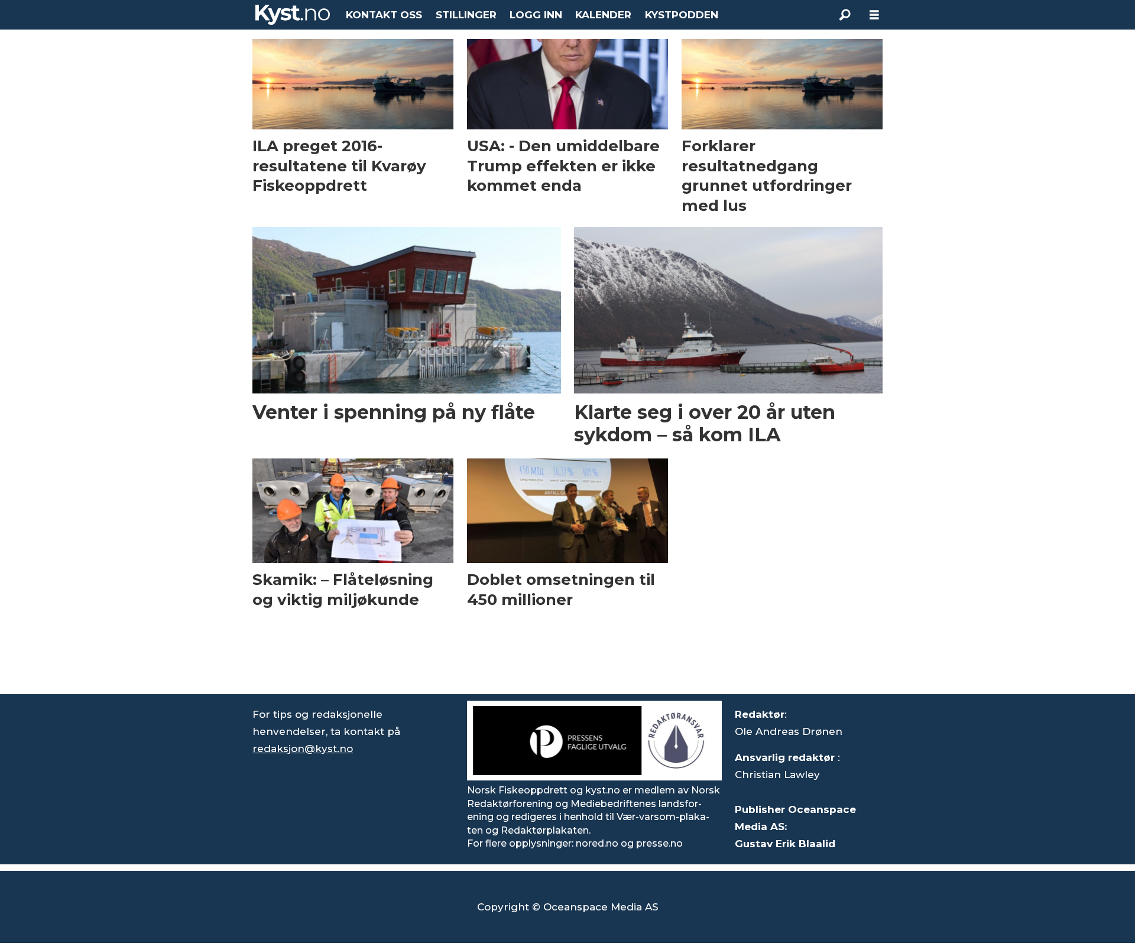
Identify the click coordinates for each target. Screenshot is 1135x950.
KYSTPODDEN (681, 15)
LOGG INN (536, 15)
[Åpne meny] (874, 15)
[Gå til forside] (292, 15)
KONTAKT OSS (384, 15)
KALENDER (603, 15)
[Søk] (845, 15)
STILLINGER (466, 15)
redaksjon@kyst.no (302, 748)
